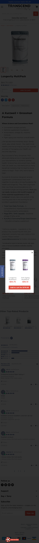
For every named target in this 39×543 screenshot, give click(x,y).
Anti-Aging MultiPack (25, 278)
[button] (2, 271)
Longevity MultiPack (13, 278)
